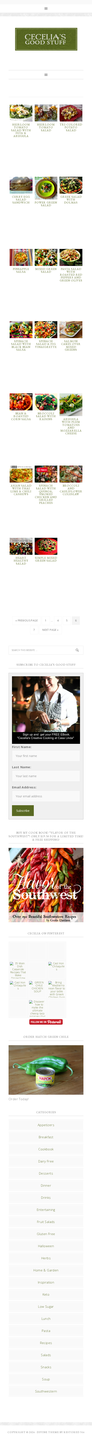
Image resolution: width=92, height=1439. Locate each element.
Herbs (46, 1258)
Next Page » (50, 630)
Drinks (46, 1197)
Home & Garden (45, 1270)
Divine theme (48, 1432)
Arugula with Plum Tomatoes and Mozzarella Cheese (71, 426)
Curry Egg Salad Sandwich (21, 199)
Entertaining (46, 1209)
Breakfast (46, 1137)
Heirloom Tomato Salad (46, 127)
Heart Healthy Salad (21, 560)
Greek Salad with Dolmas (71, 199)
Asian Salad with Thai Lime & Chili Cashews (20, 490)
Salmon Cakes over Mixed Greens (71, 345)
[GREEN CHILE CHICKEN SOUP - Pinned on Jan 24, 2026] (37, 987)
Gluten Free (46, 1234)
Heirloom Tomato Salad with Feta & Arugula (21, 130)
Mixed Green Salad (46, 270)
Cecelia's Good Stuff (46, 39)
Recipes (46, 1343)
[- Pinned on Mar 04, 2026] (18, 944)
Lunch (46, 1318)
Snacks (46, 1367)
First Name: (21, 747)
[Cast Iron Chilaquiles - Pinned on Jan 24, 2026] (56, 966)
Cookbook (45, 1149)
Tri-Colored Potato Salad (71, 127)
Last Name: (21, 767)
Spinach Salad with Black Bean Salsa (21, 345)
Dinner (46, 1185)
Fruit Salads (46, 1222)
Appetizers (46, 1125)
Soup (46, 1379)
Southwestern (46, 1391)
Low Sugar (46, 1306)
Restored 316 (74, 1432)
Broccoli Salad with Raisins (46, 416)
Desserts (46, 1173)
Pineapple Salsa (21, 270)
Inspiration (46, 1282)
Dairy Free (46, 1161)
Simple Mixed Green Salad (46, 559)
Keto (46, 1294)
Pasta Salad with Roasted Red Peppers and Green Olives (71, 274)
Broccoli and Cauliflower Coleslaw (71, 490)
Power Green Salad (46, 204)
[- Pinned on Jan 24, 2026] (18, 1001)
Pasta (46, 1331)
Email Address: (24, 787)
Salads (46, 1355)
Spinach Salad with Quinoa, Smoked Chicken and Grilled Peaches (46, 494)
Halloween (46, 1246)
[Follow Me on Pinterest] (46, 1022)
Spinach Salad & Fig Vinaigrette (46, 344)
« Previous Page (26, 620)
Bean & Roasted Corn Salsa (21, 416)
